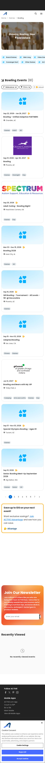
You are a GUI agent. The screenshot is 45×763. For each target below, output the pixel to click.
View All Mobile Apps (12, 713)
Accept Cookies (22, 759)
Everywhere (23, 37)
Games (12, 18)
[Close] (41, 722)
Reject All (22, 752)
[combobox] (9, 87)
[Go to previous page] (5, 497)
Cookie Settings (22, 745)
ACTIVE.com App (10, 702)
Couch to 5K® (9, 705)
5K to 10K (7, 708)
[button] (25, 87)
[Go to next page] (39, 497)
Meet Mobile (9, 710)
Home (3, 18)
